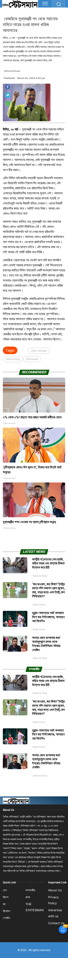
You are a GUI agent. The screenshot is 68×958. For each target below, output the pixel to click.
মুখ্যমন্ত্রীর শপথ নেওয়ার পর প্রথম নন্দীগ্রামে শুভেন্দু (29, 522)
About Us (8, 809)
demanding (13, 358)
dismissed (32, 358)
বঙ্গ (4, 904)
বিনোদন (6, 911)
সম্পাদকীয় (30, 890)
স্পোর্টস (6, 918)
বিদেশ (5, 897)
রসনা (28, 897)
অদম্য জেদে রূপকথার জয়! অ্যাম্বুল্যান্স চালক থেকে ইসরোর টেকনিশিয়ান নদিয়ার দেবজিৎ (46, 644)
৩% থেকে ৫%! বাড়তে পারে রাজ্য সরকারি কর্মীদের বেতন (32, 417)
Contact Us (56, 923)
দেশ (5, 890)
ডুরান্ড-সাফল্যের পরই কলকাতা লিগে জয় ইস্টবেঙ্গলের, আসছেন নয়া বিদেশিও (48, 617)
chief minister (38, 350)
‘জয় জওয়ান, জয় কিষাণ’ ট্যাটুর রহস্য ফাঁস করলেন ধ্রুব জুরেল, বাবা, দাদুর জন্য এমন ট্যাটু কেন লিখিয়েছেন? (48, 590)
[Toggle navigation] (45, 3)
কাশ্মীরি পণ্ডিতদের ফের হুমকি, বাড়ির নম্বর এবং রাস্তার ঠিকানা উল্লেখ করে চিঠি (48, 563)
